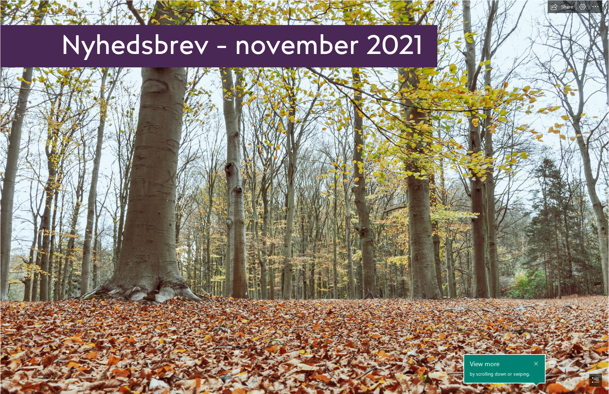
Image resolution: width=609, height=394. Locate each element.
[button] (562, 6)
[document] (304, 197)
